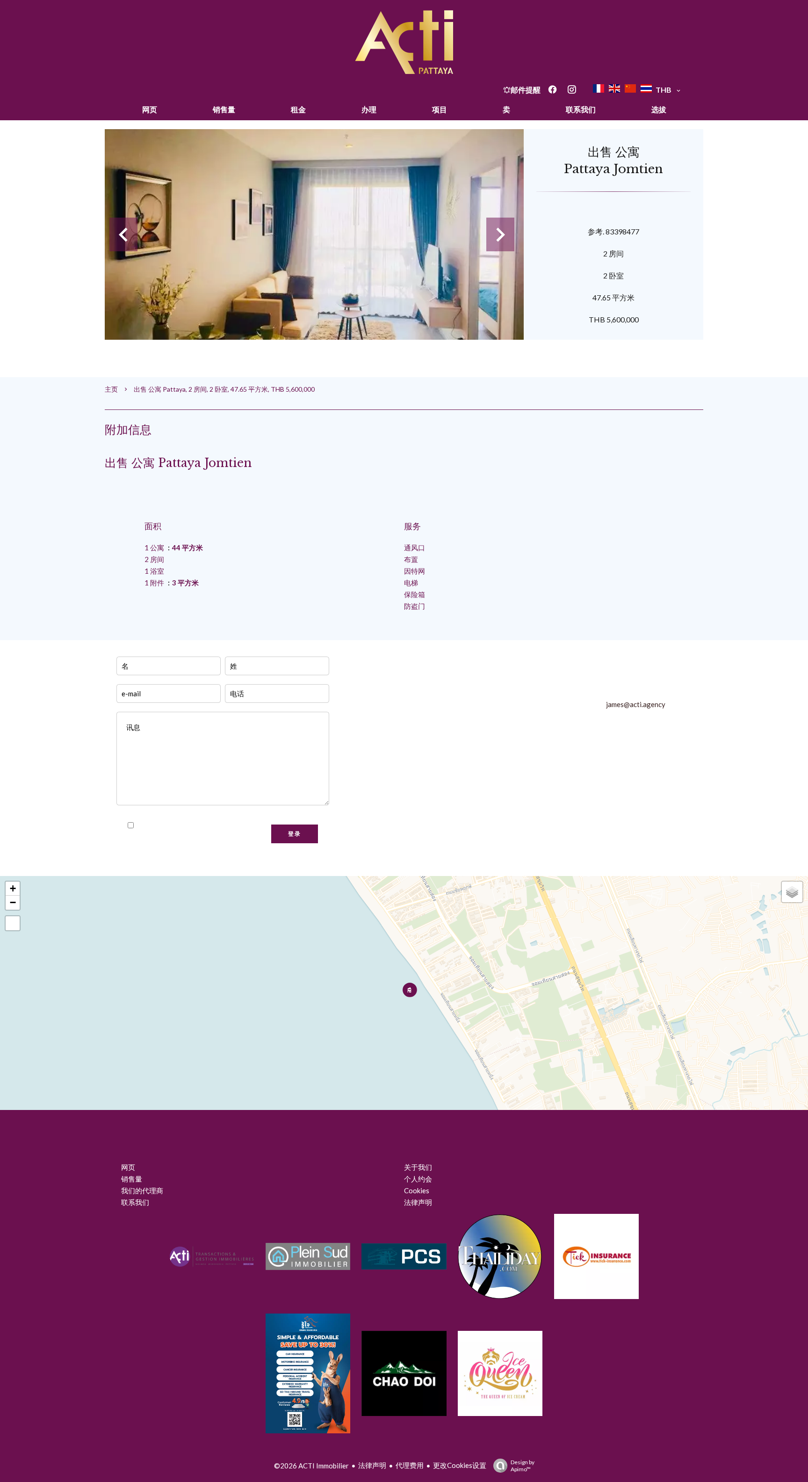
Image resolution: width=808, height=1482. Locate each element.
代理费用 (410, 1465)
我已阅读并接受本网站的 (191, 825)
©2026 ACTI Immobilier (311, 1465)
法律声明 (372, 1465)
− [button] (13, 902)
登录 (294, 834)
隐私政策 (230, 825)
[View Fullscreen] (13, 923)
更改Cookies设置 (459, 1465)
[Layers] (792, 892)
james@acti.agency (635, 704)
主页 (111, 389)
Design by (522, 1466)
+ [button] (13, 888)
